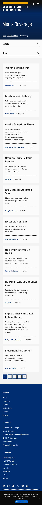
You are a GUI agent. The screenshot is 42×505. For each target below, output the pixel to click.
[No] (39, 498)
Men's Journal (9, 114)
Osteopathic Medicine (11, 445)
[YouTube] (23, 486)
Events (5, 405)
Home (4, 36)
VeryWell (8, 179)
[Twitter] (18, 486)
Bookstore (6, 471)
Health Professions (10, 438)
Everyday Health (10, 85)
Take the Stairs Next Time (17, 67)
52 (19, 376)
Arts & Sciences (8, 431)
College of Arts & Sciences (13, 340)
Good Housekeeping (11, 239)
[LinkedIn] (27, 486)
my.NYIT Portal (8, 461)
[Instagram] (8, 486)
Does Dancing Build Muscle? (18, 350)
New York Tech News (12, 36)
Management (7, 441)
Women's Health (10, 368)
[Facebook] (4, 486)
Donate (5, 478)
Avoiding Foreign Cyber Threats (19, 124)
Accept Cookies (21, 502)
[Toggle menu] (38, 4)
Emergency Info (8, 457)
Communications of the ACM (14, 147)
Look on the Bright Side (16, 221)
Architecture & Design (11, 428)
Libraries (6, 468)
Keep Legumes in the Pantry (18, 96)
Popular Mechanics (11, 271)
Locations (6, 401)
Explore (6, 43)
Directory (6, 415)
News (5, 398)
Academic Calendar (10, 464)
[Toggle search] (33, 4)
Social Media (7, 408)
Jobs (4, 475)
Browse (6, 53)
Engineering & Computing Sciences (16, 434)
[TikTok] (13, 486)
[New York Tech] (15, 6)
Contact (5, 411)
